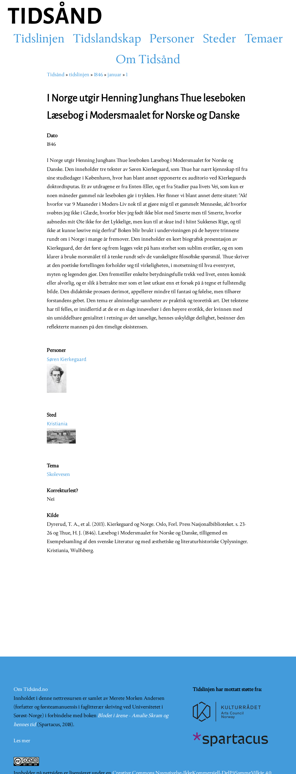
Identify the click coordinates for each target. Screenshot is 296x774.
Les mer (22, 741)
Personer (172, 39)
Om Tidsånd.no (31, 689)
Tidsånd (55, 75)
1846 (98, 75)
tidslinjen (79, 75)
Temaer (264, 39)
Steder (219, 39)
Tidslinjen (38, 39)
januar (114, 75)
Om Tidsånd (148, 60)
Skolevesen (58, 474)
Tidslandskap (107, 39)
